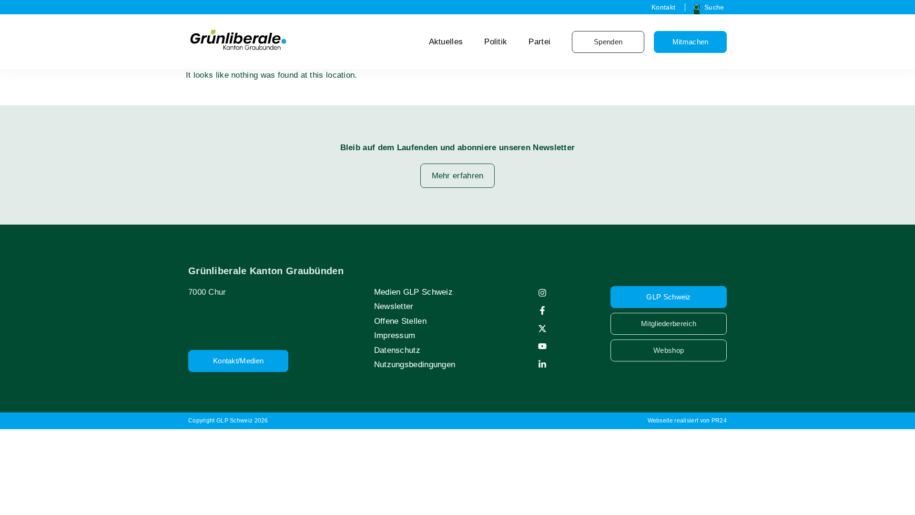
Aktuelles (446, 41)
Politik (495, 41)
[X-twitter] (542, 328)
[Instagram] (542, 292)
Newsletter (394, 306)
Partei (539, 41)
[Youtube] (542, 346)
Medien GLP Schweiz (413, 292)
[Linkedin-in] (542, 364)
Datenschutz (397, 350)
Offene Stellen (400, 321)
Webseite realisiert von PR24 (687, 420)
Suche (714, 7)
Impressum (395, 335)
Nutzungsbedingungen (415, 364)
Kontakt (663, 7)
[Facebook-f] (542, 310)
